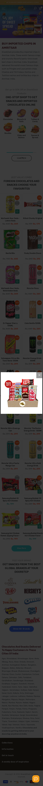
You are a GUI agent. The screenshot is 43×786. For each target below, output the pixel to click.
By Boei (36, 784)
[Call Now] (35, 778)
